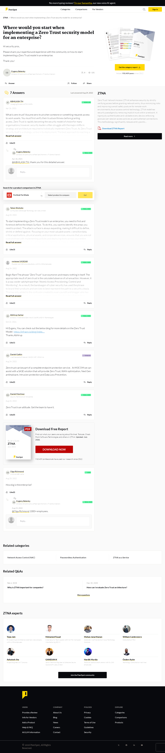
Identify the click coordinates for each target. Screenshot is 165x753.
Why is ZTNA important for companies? (25, 587)
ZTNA (5, 18)
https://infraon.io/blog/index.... (29, 331)
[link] (9, 83)
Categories (120, 712)
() (12, 143)
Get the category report (128, 67)
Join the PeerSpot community (82, 675)
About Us (57, 712)
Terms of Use (89, 722)
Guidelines (89, 727)
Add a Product (28, 722)
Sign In (155, 9)
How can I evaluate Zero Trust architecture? (107, 587)
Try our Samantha (83, 3)
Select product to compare (58, 195)
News (55, 722)
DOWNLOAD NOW (54, 449)
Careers (56, 727)
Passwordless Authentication (73, 557)
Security (87, 732)
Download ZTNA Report (113, 128)
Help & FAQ (27, 727)
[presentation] (52, 172)
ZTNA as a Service (121, 557)
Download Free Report (51, 429)
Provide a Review (29, 712)
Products (119, 722)
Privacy (87, 712)
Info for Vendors (29, 717)
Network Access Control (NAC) (21, 557)
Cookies (87, 717)
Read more (128, 136)
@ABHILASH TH (20, 162)
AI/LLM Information (31, 732)
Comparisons (121, 717)
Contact (56, 732)
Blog (55, 717)
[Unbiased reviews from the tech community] (11, 9)
